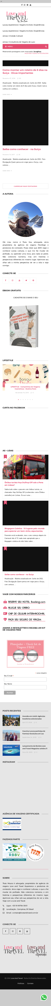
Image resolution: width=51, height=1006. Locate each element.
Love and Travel (17, 978)
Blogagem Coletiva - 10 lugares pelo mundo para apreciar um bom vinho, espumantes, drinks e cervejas (25, 531)
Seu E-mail (9, 676)
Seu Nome (8, 684)
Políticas (21, 983)
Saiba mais (6, 94)
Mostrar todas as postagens (37, 53)
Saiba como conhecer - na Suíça (22, 149)
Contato (30, 983)
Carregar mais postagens (25, 186)
